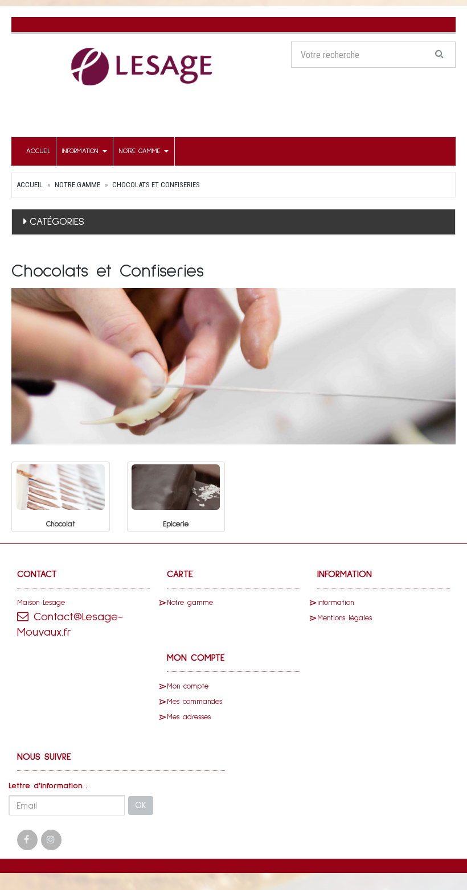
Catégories (57, 222)
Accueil (38, 151)
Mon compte (187, 686)
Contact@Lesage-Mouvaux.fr (70, 624)
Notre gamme (141, 151)
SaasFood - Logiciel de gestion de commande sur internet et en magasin (202, 865)
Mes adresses (189, 717)
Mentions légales (344, 618)
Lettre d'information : (48, 786)
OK (140, 805)
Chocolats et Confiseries (156, 184)
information (81, 151)
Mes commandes (194, 702)
